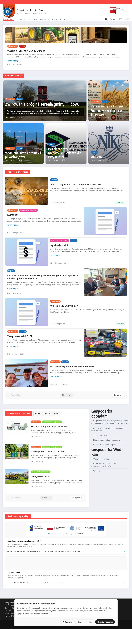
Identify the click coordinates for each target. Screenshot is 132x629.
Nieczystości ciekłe (40, 476)
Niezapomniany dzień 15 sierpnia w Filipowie (72, 366)
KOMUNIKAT (13, 214)
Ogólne (19, 99)
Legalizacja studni (59, 245)
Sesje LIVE (63, 19)
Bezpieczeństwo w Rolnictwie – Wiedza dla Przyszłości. (64, 153)
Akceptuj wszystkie (105, 622)
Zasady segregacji (101, 435)
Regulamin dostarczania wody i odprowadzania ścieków (105, 464)
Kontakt (43, 19)
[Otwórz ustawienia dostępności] (7, 12)
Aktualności (12, 46)
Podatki (22, 46)
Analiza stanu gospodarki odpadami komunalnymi (107, 429)
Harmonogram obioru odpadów (106, 440)
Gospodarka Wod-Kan (28, 210)
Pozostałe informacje (18, 172)
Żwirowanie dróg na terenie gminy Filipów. (42, 104)
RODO (55, 19)
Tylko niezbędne (85, 622)
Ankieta (96, 157)
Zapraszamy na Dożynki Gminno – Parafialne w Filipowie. (107, 110)
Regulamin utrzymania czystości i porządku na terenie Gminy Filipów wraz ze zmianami (110, 422)
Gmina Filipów (30, 9)
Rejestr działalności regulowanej (106, 445)
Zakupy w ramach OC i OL (19, 336)
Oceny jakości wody (101, 459)
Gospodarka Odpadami (52, 422)
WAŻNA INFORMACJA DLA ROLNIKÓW (26, 50)
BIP (49, 19)
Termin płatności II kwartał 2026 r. (48, 451)
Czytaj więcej (12, 61)
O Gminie (19, 19)
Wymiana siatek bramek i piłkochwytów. (23, 155)
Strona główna (8, 19)
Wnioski (96, 471)
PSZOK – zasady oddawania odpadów (49, 426)
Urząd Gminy (32, 19)
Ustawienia (67, 622)
